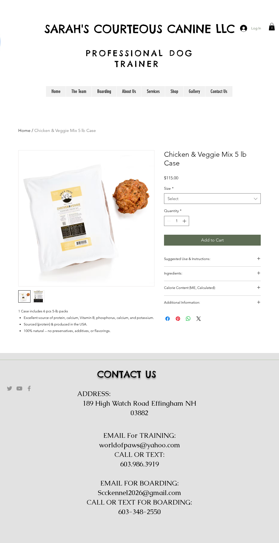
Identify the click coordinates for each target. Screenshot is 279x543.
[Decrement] (168, 221)
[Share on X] (198, 318)
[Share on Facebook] (167, 318)
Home (24, 130)
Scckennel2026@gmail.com (139, 492)
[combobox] (212, 198)
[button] (272, 26)
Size (169, 188)
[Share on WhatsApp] (188, 318)
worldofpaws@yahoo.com (139, 445)
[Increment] (184, 221)
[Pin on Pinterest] (178, 318)
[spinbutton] (176, 221)
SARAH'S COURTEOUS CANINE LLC (139, 29)
